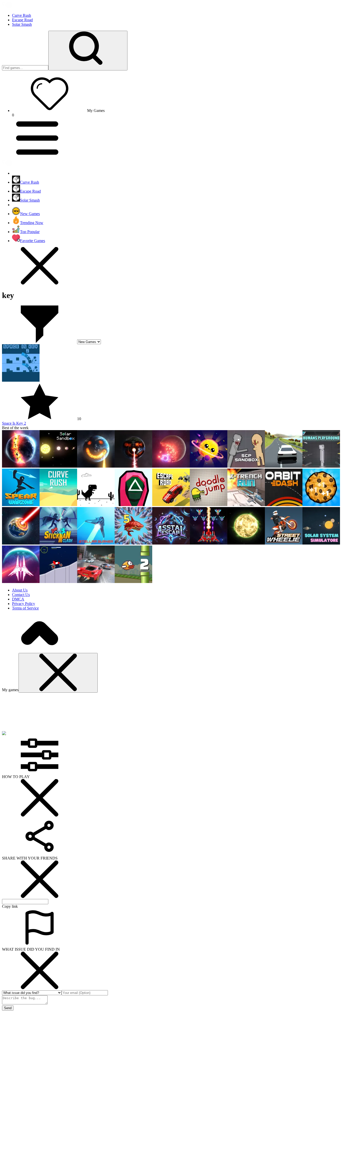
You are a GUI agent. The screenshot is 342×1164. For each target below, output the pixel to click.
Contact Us (21, 594)
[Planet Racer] (58, 582)
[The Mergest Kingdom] (133, 543)
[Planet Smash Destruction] (21, 543)
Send (8, 1008)
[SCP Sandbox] (246, 466)
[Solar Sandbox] (58, 466)
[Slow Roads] (283, 466)
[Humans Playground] (321, 466)
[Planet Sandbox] (246, 543)
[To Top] (39, 650)
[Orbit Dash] (283, 505)
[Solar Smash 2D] (171, 466)
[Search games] (87, 50)
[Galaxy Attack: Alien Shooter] (208, 543)
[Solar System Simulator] (321, 543)
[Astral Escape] (171, 543)
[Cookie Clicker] (321, 505)
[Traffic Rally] (96, 582)
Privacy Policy (23, 603)
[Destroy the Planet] (133, 466)
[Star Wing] (21, 582)
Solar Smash (22, 24)
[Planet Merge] (208, 466)
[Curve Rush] (58, 505)
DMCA (18, 599)
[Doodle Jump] (208, 505)
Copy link (10, 906)
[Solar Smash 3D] (96, 466)
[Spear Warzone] (21, 505)
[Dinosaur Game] (96, 505)
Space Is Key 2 (14, 423)
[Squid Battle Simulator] (133, 505)
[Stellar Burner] (96, 543)
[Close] (58, 673)
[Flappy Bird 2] (133, 582)
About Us (20, 590)
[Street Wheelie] (283, 543)
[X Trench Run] (246, 505)
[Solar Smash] (21, 466)
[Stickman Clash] (58, 543)
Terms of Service (25, 608)
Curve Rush (21, 15)
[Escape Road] (171, 505)
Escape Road (22, 20)
